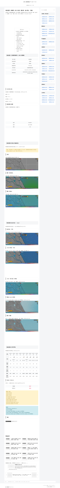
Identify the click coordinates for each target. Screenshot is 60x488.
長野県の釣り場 (51, 41)
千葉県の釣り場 (51, 29)
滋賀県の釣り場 (44, 66)
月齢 (17, 51)
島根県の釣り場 (44, 79)
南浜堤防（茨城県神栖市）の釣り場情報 (22, 31)
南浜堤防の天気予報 (19, 48)
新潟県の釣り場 (44, 41)
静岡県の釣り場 (44, 60)
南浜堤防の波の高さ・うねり (20, 40)
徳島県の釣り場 (44, 87)
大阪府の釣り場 (44, 70)
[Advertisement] (22, 21)
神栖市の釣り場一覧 (14, 421)
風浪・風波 (18, 47)
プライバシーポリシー (52, 485)
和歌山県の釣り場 (51, 70)
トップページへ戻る (45, 485)
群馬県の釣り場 (44, 33)
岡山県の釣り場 (44, 81)
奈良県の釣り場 (51, 68)
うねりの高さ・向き (20, 43)
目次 (20, 29)
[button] (54, 10)
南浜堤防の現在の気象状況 (20, 35)
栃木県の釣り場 (44, 31)
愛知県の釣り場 (51, 58)
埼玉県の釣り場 (44, 35)
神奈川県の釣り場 (51, 33)
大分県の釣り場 (51, 95)
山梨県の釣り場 (44, 43)
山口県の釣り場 (51, 79)
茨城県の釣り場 (44, 29)
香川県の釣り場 (44, 89)
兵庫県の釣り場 (51, 66)
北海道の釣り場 (44, 16)
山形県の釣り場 (51, 18)
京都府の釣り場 (44, 68)
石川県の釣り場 (44, 52)
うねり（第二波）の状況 (20, 44)
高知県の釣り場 (51, 89)
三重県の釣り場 (51, 60)
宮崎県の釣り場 (51, 97)
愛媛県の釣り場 (51, 87)
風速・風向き (19, 39)
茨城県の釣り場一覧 (8, 421)
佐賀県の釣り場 (44, 97)
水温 (17, 36)
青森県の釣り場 (44, 18)
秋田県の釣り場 (51, 16)
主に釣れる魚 (19, 32)
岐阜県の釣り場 (44, 58)
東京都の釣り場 (51, 31)
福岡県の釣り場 (44, 95)
